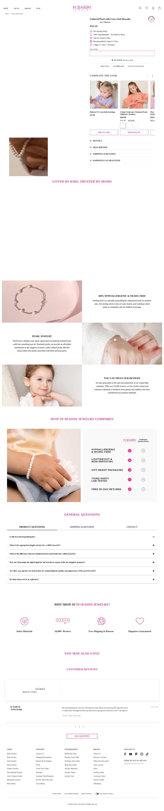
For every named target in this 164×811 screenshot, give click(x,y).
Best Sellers (11, 784)
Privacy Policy (56, 794)
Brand (28, 8)
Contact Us (40, 754)
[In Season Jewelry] (82, 8)
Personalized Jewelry (14, 772)
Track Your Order (42, 769)
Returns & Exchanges (44, 761)
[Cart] (159, 8)
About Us (97, 754)
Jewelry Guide (99, 772)
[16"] (136, 125)
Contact (132, 527)
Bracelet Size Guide (72, 757)
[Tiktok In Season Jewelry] (147, 754)
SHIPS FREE (104, 66)
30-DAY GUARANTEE (136, 66)
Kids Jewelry (11, 757)
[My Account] (153, 8)
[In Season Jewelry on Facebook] (125, 754)
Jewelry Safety (70, 772)
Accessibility (40, 784)
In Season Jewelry (77, 804)
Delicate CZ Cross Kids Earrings (102, 112)
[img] (40, 707)
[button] (94, 22)
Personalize (134, 132)
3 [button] (83, 727)
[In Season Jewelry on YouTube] (130, 754)
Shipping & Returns (82, 527)
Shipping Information (44, 757)
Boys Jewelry (12, 765)
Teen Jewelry (12, 761)
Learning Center (99, 776)
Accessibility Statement (71, 794)
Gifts (16, 8)
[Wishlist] (147, 8)
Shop (5, 8)
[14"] (129, 125)
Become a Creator (100, 757)
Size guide (131, 120)
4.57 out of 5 (40, 689)
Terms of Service (86, 794)
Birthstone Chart (71, 754)
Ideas (95, 769)
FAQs (38, 765)
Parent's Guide (99, 780)
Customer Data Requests (44, 776)
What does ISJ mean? (101, 761)
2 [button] (79, 727)
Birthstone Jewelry (13, 780)
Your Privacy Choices (106, 794)
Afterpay (39, 772)
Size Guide (94, 49)
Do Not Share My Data (44, 780)
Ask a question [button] (82, 736)
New (38, 8)
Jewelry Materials (71, 769)
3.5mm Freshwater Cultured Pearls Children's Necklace (133, 113)
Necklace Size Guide (72, 761)
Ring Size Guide (71, 765)
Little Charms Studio (14, 776)
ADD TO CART (104, 132)
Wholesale (97, 784)
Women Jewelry (13, 769)
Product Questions (32, 527)
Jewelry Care (69, 776)
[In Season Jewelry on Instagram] (141, 754)
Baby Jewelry (12, 754)
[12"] (123, 125)
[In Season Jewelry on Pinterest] (136, 754)
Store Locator (99, 765)
